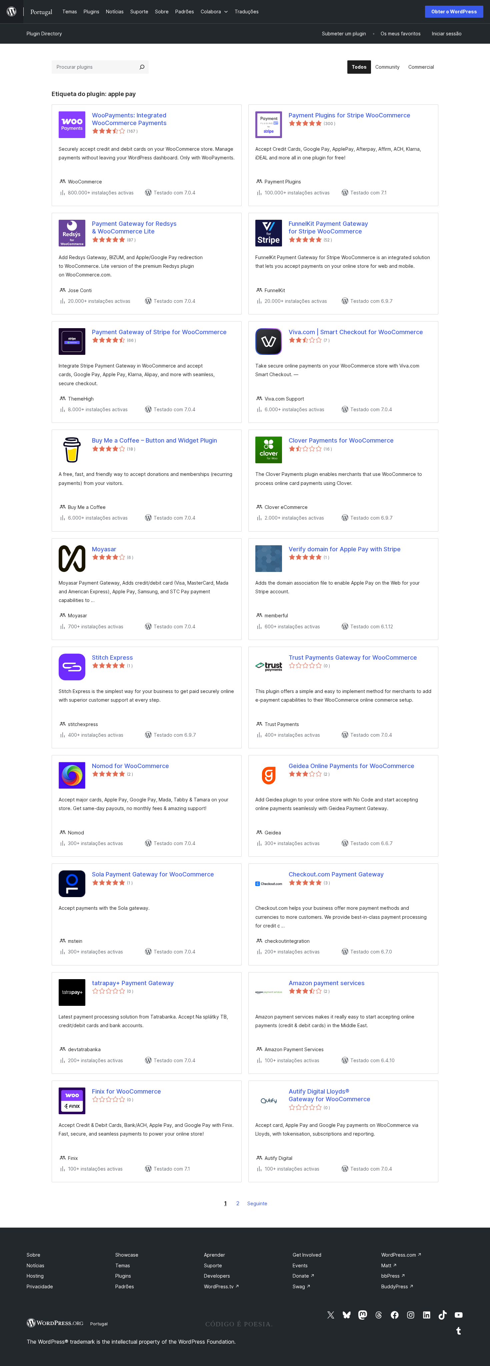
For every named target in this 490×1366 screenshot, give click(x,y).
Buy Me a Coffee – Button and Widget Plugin (154, 440)
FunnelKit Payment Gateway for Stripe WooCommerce (328, 227)
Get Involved (307, 1255)
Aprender (214, 1255)
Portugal (99, 1323)
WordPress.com (401, 1255)
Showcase (126, 1255)
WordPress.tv (221, 1286)
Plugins (123, 1276)
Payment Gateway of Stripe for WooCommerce (159, 331)
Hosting (35, 1276)
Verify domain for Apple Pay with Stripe (345, 549)
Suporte (213, 1265)
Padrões (124, 1286)
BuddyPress (397, 1286)
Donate (304, 1276)
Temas (122, 1265)
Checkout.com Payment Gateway (336, 874)
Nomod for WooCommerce (130, 765)
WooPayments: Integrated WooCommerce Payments (129, 119)
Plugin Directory (44, 33)
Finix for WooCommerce (126, 1091)
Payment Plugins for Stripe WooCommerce (349, 115)
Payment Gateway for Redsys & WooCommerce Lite (134, 227)
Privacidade (40, 1286)
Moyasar (104, 549)
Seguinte (257, 1203)
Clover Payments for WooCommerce (341, 440)
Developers (217, 1276)
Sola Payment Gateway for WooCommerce (153, 874)
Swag (302, 1286)
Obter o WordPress (454, 11)
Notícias (35, 1265)
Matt (389, 1265)
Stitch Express (112, 657)
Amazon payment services (327, 982)
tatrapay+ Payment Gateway (133, 982)
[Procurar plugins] (142, 67)
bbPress (393, 1276)
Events (300, 1265)
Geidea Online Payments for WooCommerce (351, 765)
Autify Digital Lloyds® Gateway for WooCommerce (329, 1095)
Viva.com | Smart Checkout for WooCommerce (356, 331)
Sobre (33, 1255)
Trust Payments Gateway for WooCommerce (353, 657)
